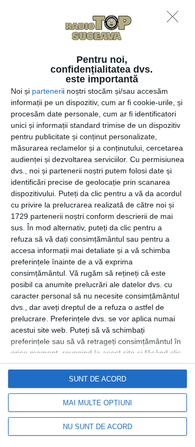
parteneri (47, 91)
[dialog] (97, 223)
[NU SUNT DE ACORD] (175, 19)
